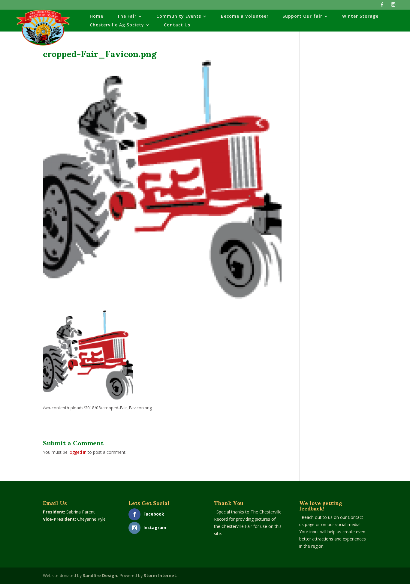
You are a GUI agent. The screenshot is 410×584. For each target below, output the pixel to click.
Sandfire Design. (100, 575)
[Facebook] (382, 6)
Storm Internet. (160, 575)
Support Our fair (302, 16)
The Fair (127, 16)
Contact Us (177, 25)
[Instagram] (393, 6)
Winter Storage (360, 16)
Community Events (178, 16)
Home (96, 16)
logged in (77, 452)
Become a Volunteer (245, 16)
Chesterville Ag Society (117, 25)
